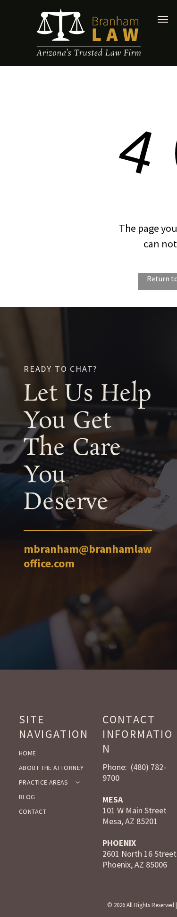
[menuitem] (57, 753)
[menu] (162, 19)
